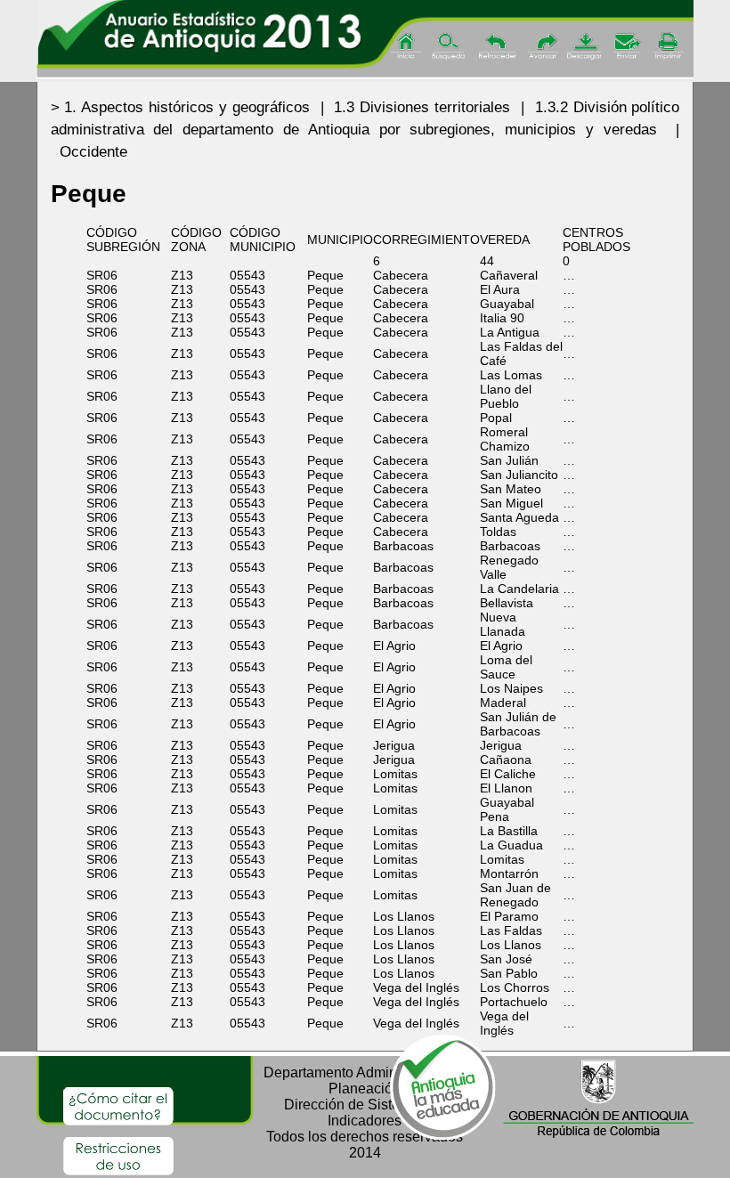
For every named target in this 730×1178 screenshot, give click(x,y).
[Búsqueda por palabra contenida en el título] (451, 46)
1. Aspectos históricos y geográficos (187, 107)
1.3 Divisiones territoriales (422, 107)
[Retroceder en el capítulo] (497, 46)
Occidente (93, 151)
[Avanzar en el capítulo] (541, 46)
